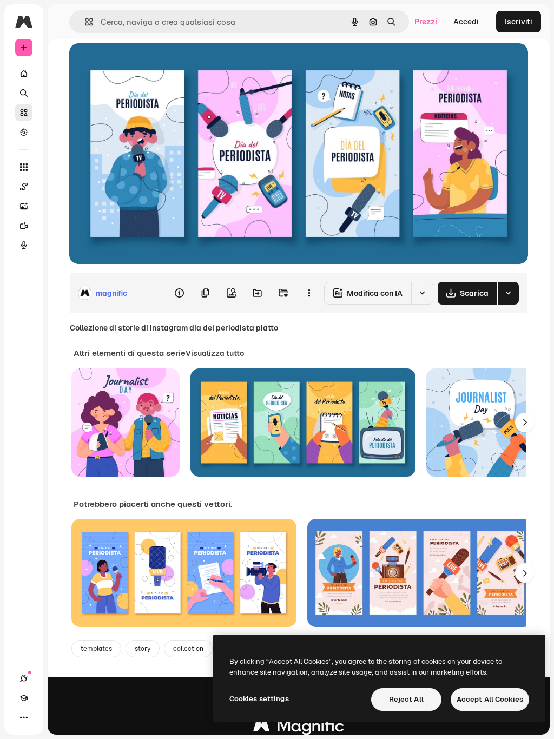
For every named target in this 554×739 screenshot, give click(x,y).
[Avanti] (525, 422)
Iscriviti (518, 22)
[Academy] (23, 698)
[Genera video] (23, 225)
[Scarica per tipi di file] (508, 293)
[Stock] (23, 112)
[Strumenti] (23, 167)
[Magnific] (298, 728)
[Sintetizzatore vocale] (23, 245)
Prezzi (425, 22)
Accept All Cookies (490, 699)
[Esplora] (23, 132)
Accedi (466, 22)
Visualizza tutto (215, 353)
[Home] (23, 73)
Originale (140, 63)
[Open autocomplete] (85, 22)
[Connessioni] (23, 678)
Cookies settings (259, 698)
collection (188, 648)
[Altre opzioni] (309, 293)
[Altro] (23, 717)
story (142, 648)
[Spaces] (23, 186)
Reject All (406, 699)
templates (96, 648)
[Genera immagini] (23, 206)
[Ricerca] (23, 93)
